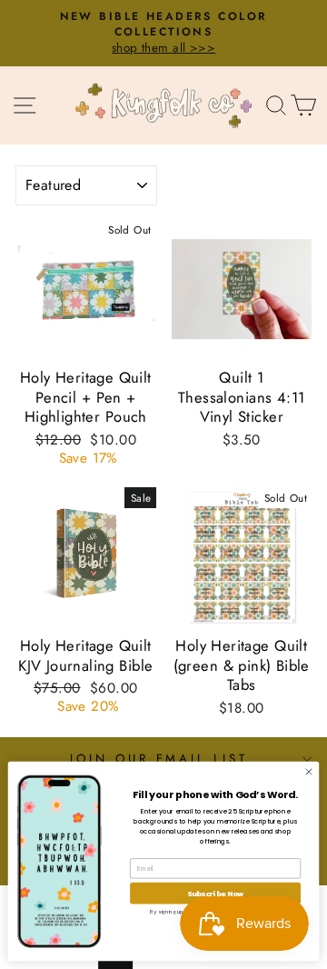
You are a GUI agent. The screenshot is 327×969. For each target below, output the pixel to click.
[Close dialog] (308, 771)
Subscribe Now (215, 893)
